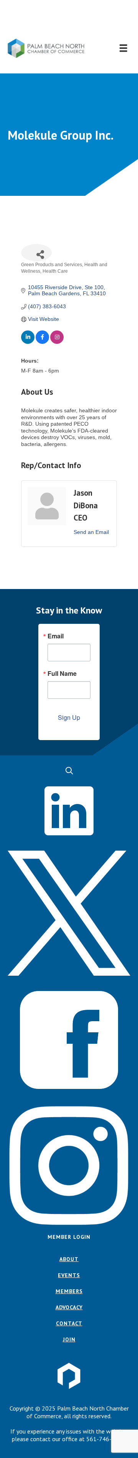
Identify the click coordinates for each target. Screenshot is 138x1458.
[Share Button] (36, 252)
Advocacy (69, 1307)
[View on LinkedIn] (27, 342)
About (69, 1259)
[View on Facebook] (42, 342)
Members (69, 1291)
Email (56, 636)
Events (69, 1275)
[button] (69, 19)
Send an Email (91, 532)
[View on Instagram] (57, 342)
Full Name (62, 673)
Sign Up (69, 717)
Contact (69, 1323)
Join (69, 1339)
